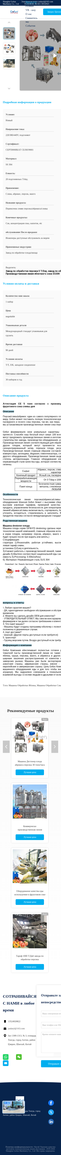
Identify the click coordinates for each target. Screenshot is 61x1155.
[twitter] (51, 1112)
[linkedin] (51, 1121)
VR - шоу (31, 10)
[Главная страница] (14, 12)
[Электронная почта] (9, 1065)
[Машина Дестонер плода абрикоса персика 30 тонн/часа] (30, 736)
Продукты (31, 2)
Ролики (30, 6)
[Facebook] (51, 1103)
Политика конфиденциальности (19, 1147)
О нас (29, 14)
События (30, 25)
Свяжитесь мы (31, 20)
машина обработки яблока (22, 685)
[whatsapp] (9, 1059)
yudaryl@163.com (16, 1028)
